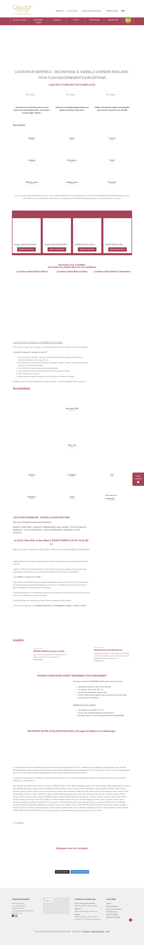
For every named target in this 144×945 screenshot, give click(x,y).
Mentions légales (98, 931)
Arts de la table (20, 20)
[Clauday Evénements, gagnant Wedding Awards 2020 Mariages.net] (94, 624)
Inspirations (113, 20)
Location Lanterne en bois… (85, 244)
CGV (107, 931)
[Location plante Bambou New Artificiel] (57, 229)
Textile (76, 20)
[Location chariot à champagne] (26, 229)
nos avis (19, 823)
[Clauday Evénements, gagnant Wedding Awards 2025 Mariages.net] (19, 625)
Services (60, 11)
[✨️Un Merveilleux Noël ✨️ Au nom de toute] (119, 860)
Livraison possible (112, 914)
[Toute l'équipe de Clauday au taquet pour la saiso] (25, 860)
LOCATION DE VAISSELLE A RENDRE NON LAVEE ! (38, 342)
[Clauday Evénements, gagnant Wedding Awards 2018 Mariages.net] (123, 624)
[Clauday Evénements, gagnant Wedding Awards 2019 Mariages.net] (110, 628)
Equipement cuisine (38, 21)
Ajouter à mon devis (26, 249)
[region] (72, 749)
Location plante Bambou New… (56, 244)
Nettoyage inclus (111, 911)
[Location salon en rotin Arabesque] (117, 229)
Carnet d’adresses (112, 906)
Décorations (94, 20)
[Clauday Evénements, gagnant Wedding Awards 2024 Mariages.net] (34, 628)
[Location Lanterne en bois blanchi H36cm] (87, 229)
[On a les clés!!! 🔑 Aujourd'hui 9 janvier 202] (72, 860)
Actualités (72, 11)
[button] (8, 43)
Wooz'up (87, 931)
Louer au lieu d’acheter (113, 909)
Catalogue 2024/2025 (91, 11)
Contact (108, 903)
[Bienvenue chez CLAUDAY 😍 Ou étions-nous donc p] (48, 860)
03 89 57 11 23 (112, 11)
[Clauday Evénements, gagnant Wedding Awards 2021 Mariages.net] (80, 628)
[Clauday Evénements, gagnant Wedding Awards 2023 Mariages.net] (49, 628)
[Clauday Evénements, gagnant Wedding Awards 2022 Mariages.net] (64, 628)
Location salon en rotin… (114, 244)
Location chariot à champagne (25, 244)
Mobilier (57, 20)
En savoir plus (38, 659)
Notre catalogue (138, 477)
